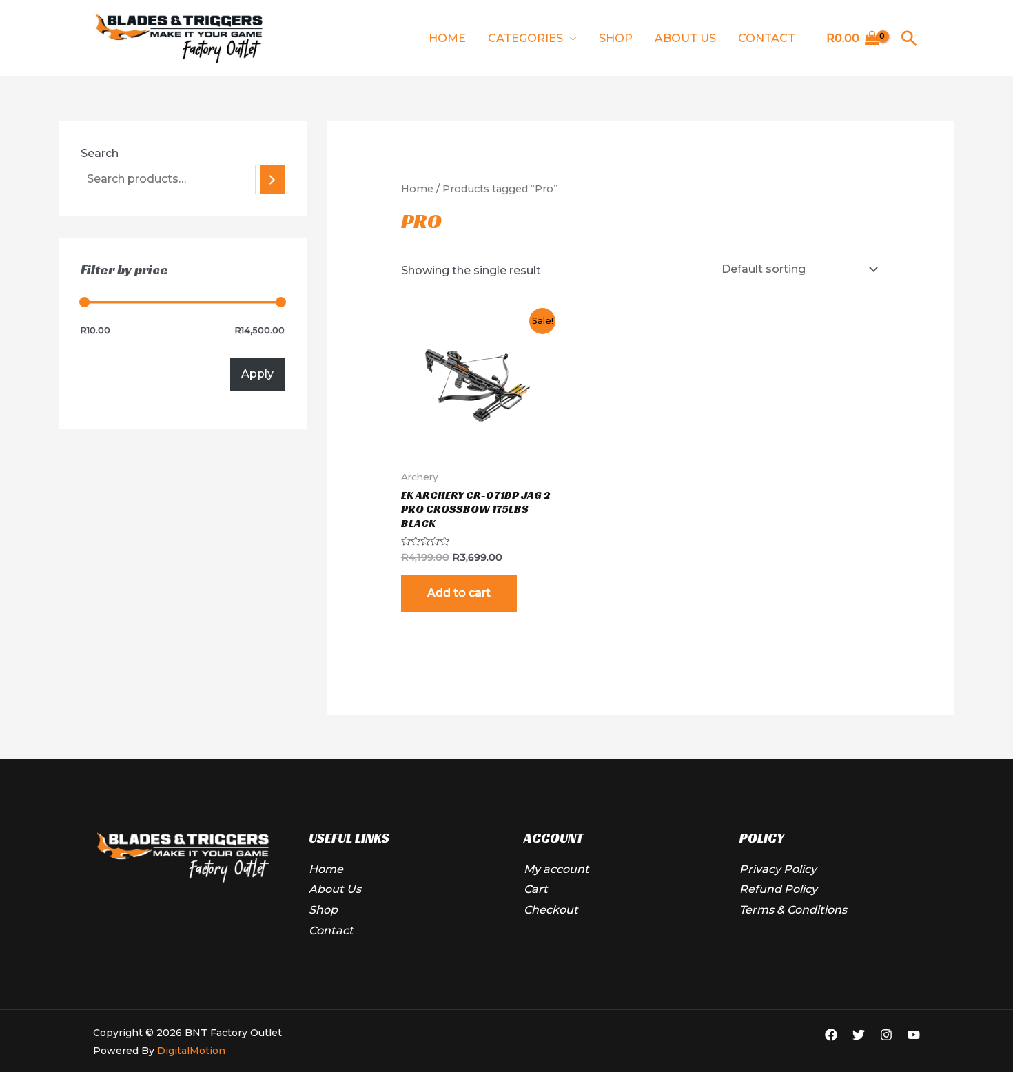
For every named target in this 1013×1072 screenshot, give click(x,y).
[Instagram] (886, 1035)
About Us (685, 38)
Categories (525, 38)
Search (100, 153)
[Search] (272, 179)
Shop (616, 38)
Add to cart (459, 592)
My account (556, 869)
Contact (766, 38)
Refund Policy (778, 889)
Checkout (551, 909)
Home (447, 38)
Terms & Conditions (793, 909)
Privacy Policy (778, 869)
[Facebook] (831, 1035)
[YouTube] (914, 1035)
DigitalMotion (191, 1050)
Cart (536, 889)
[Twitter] (858, 1035)
